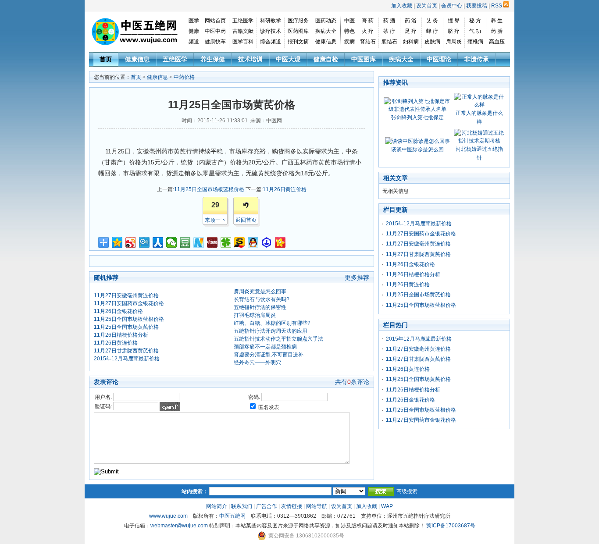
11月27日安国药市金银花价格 (129, 303)
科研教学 (270, 21)
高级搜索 (406, 491)
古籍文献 (242, 31)
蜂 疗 (432, 31)
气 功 (475, 31)
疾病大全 (325, 31)
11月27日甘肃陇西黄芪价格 (126, 351)
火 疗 (368, 31)
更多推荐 (357, 277)
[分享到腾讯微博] (144, 242)
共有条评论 (352, 381)
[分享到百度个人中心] (266, 242)
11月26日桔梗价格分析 (121, 335)
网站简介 (216, 506)
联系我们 (241, 506)
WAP (387, 506)
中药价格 (184, 77)
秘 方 (475, 21)
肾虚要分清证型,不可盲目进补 (268, 355)
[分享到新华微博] (198, 242)
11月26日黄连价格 (285, 189)
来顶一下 (215, 220)
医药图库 (298, 31)
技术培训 (250, 59)
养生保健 (212, 59)
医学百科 (242, 42)
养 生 (497, 21)
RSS (496, 6)
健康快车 (215, 42)
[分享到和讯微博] (212, 242)
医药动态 (325, 21)
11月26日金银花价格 (118, 311)
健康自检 (326, 59)
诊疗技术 (270, 31)
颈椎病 (475, 42)
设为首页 (426, 6)
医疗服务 (298, 21)
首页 (106, 59)
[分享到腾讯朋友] (226, 242)
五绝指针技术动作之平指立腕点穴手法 (278, 339)
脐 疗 (454, 31)
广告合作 (266, 506)
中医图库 (363, 59)
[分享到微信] (171, 242)
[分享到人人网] (158, 242)
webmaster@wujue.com (179, 526)
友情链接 (291, 506)
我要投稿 (476, 6)
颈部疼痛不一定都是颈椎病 (265, 347)
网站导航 (316, 506)
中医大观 (288, 59)
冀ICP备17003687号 (450, 526)
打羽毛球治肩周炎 (255, 315)
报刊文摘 (298, 42)
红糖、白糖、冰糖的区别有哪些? (272, 323)
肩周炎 (454, 42)
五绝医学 (242, 21)
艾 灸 (432, 21)
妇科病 (411, 42)
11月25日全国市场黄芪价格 (126, 327)
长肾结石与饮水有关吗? (261, 299)
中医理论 (439, 59)
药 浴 (411, 21)
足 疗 (411, 31)
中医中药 (215, 31)
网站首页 (215, 21)
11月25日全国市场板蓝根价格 (209, 189)
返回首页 (246, 220)
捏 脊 (454, 21)
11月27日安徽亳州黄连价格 (126, 295)
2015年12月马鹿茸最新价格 (127, 359)
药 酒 (389, 21)
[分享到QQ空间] (117, 242)
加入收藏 (401, 6)
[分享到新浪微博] (130, 242)
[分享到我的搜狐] (239, 242)
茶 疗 (389, 31)
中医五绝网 (232, 516)
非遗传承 (476, 59)
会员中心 (451, 6)
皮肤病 (432, 42)
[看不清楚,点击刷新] (170, 406)
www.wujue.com (168, 516)
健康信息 (325, 42)
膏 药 (368, 21)
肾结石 (368, 42)
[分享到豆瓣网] (185, 242)
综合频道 (270, 42)
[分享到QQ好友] (253, 242)
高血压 (497, 42)
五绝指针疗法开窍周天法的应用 (270, 331)
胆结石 (389, 42)
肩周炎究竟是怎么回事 (260, 291)
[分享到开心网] (280, 242)
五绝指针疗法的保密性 (260, 307)
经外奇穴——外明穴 (257, 362)
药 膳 (497, 31)
